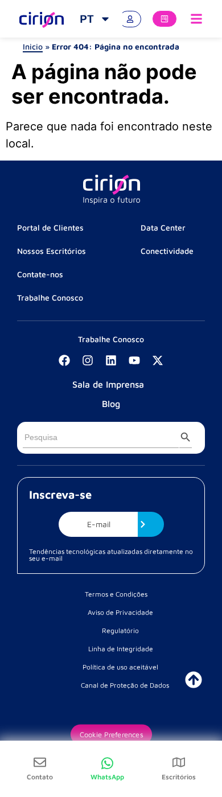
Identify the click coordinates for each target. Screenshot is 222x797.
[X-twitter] (157, 360)
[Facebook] (64, 360)
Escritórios (179, 777)
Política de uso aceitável (120, 667)
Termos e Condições (116, 594)
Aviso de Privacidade (120, 612)
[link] (95, 19)
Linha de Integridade (120, 648)
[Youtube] (134, 360)
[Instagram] (87, 360)
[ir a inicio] (193, 679)
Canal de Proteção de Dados (125, 685)
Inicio (33, 46)
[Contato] (40, 762)
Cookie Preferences (110, 734)
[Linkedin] (111, 360)
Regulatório (120, 630)
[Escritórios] (178, 762)
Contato (40, 777)
